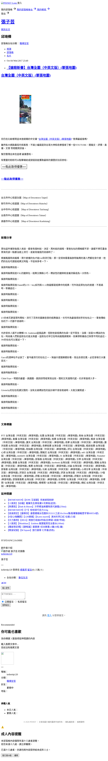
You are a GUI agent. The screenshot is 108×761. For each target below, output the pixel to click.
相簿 (9, 49)
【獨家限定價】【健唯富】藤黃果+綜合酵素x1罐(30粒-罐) (35, 527)
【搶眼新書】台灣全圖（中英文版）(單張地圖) (41, 67)
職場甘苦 (24, 43)
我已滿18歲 (7, 755)
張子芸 (8, 21)
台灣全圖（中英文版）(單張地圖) (26, 75)
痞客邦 (23, 570)
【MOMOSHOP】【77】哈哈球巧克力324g (27, 510)
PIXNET (33, 722)
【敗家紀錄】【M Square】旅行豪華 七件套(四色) (31, 530)
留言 (29, 570)
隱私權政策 (69, 722)
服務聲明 (80, 722)
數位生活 (23, 577)
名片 (9, 56)
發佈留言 (6, 605)
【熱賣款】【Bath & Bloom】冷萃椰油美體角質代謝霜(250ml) (36, 506)
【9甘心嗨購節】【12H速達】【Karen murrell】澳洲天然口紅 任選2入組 (41, 517)
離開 (16, 755)
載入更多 (6, 588)
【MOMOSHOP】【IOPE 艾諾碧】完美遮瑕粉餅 (30, 500)
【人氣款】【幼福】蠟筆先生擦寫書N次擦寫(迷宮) (31, 503)
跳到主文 (5, 29)
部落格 (10, 52)
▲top (3, 582)
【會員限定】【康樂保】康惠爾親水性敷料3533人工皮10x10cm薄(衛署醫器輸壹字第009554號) (53, 513)
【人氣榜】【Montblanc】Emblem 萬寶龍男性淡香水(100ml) (35, 523)
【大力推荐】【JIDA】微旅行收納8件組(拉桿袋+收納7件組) (36, 520)
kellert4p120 (6, 554)
